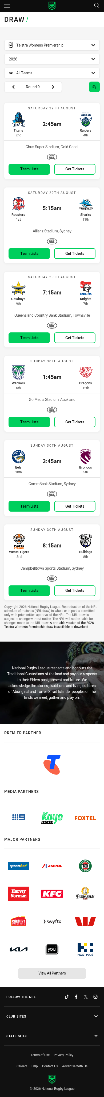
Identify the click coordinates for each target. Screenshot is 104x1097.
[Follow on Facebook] (76, 997)
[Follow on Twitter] (86, 997)
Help (34, 1066)
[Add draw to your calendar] (94, 87)
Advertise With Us (74, 1066)
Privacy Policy (63, 1055)
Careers (22, 1066)
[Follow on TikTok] (67, 997)
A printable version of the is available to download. (49, 624)
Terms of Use (40, 1055)
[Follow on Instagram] (95, 997)
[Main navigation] (7, 6)
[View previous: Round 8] (11, 87)
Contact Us (50, 1066)
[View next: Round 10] (55, 87)
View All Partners (52, 973)
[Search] (97, 5)
